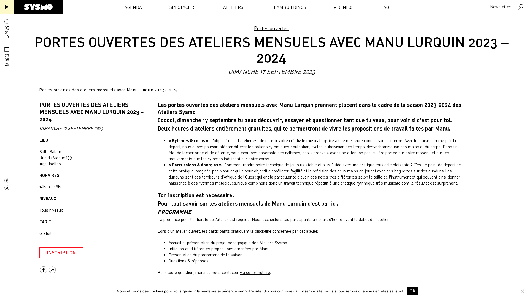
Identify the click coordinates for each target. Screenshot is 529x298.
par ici (329, 203)
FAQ (385, 7)
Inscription (61, 253)
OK (412, 291)
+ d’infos (344, 7)
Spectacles (182, 7)
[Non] (522, 291)
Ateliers (233, 7)
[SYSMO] (38, 7)
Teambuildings (288, 7)
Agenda (133, 7)
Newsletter (500, 6)
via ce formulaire (255, 272)
